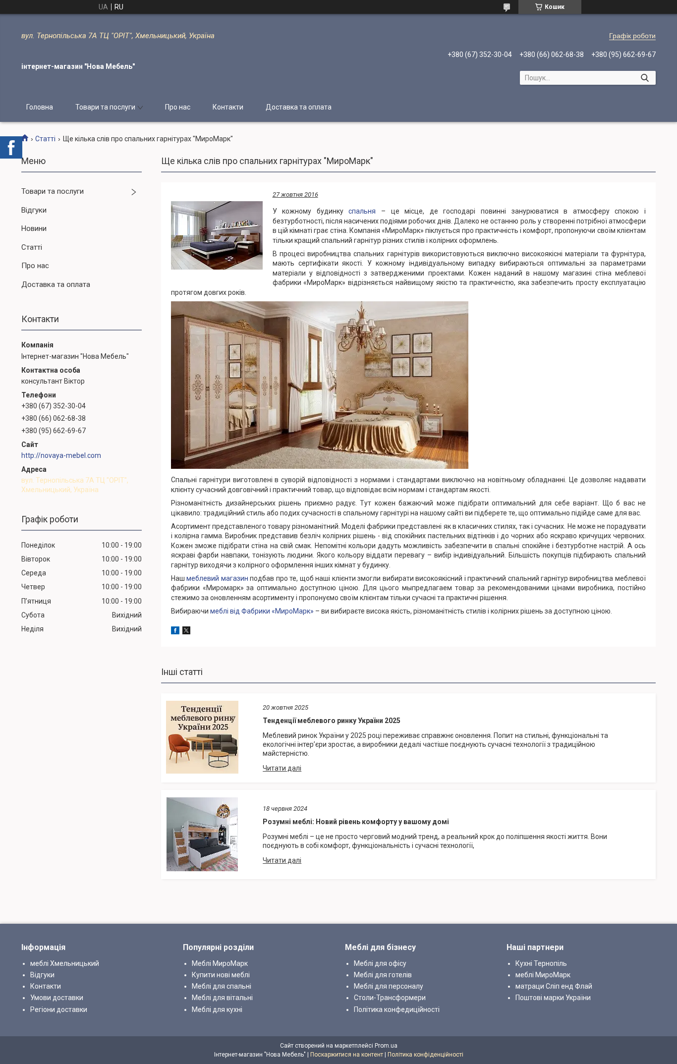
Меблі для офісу (380, 963)
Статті (45, 139)
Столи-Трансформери (390, 998)
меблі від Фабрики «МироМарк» (262, 611)
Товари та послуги (105, 107)
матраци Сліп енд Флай (553, 986)
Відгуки (34, 210)
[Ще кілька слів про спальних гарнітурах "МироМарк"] (217, 235)
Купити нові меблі (221, 975)
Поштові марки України (553, 998)
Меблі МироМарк (220, 963)
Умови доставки (56, 998)
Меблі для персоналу (388, 986)
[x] (186, 632)
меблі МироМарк (542, 975)
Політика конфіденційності (425, 1054)
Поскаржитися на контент (346, 1054)
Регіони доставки (58, 1009)
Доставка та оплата (299, 107)
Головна (39, 107)
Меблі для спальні (221, 986)
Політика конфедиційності (397, 1009)
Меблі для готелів (383, 975)
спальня (362, 211)
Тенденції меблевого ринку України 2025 (331, 721)
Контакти (228, 107)
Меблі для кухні (217, 1009)
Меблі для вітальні (222, 998)
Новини (34, 228)
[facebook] (175, 632)
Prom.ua (386, 1045)
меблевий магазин (217, 578)
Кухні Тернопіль (541, 963)
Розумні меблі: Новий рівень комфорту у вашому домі (356, 822)
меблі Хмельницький (64, 963)
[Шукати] (644, 78)
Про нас (177, 107)
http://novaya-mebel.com (61, 455)
